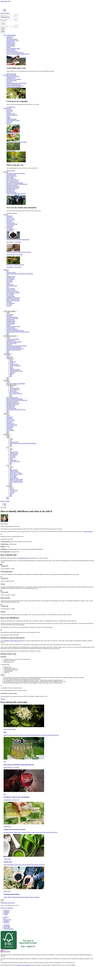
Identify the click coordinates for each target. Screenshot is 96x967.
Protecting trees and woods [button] (10, 75)
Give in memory (10, 293)
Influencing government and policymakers (17, 83)
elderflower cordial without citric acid (13, 640)
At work (9, 306)
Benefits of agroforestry (12, 185)
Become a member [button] (5, 13)
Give (8, 287)
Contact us (6, 917)
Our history (9, 221)
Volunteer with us (11, 277)
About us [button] (6, 214)
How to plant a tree (11, 178)
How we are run (10, 220)
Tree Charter (10, 281)
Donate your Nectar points (13, 299)
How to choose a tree (12, 176)
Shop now (3, 699)
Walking (9, 117)
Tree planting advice (11, 174)
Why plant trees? (11, 190)
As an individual (10, 303)
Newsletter (6, 921)
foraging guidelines (88, 531)
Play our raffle (10, 295)
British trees (9, 37)
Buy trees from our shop (12, 181)
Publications (6, 922)
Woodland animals (11, 43)
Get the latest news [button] (11, 107)
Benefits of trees (10, 41)
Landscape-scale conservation (14, 87)
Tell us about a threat (11, 80)
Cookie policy (7, 926)
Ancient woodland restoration (14, 84)
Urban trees (9, 81)
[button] (10, 311)
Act (7, 275)
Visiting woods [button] (7, 108)
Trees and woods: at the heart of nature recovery (18, 54)
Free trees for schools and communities (16, 173)
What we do (9, 216)
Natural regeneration (11, 192)
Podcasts (9, 123)
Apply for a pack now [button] (12, 213)
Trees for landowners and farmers (14, 182)
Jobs (5, 918)
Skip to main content (5, 1)
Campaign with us (11, 77)
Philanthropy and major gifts (13, 297)
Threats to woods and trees (13, 76)
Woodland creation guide (12, 188)
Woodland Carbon (11, 189)
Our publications (10, 229)
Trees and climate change (13, 40)
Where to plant (10, 177)
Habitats (8, 47)
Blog (5, 10)
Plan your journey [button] (11, 170)
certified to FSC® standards (22, 965)
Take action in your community (14, 79)
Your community (11, 279)
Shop (5, 9)
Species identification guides (13, 48)
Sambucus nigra (23, 558)
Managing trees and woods (13, 186)
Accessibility (7, 925)
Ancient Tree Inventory (12, 51)
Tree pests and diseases (12, 39)
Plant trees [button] (6, 172)
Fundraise (9, 302)
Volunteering (10, 226)
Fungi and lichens (11, 45)
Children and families (12, 119)
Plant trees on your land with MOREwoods (17, 184)
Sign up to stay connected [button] (7, 908)
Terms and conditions (9, 929)
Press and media (7, 919)
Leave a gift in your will (12, 291)
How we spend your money (13, 300)
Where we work (10, 218)
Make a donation (11, 288)
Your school (9, 280)
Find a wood (10, 109)
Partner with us (10, 284)
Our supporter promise (12, 224)
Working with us (10, 222)
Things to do (10, 111)
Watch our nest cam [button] (11, 73)
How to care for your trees (13, 180)
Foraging (9, 112)
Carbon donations (11, 296)
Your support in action (12, 285)
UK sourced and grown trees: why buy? (16, 193)
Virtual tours (9, 121)
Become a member (11, 272)
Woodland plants (11, 44)
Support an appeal (11, 289)
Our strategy (9, 217)
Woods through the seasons (13, 120)
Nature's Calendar (11, 49)
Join (8, 271)
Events (8, 116)
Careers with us (10, 225)
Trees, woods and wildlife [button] (10, 35)
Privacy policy (7, 927)
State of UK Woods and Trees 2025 (15, 52)
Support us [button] (6, 269)
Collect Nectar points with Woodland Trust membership (20, 273)
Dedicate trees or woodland (13, 292)
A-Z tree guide (10, 36)
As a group (9, 304)
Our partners (10, 228)
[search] (16, 15)
